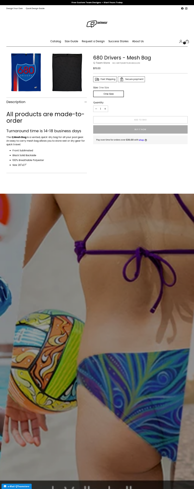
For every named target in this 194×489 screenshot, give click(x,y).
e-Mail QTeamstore (17, 486)
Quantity (98, 102)
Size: (101, 87)
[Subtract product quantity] (96, 109)
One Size (109, 94)
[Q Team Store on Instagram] (186, 8)
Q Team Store (101, 63)
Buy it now (140, 129)
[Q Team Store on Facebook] (182, 8)
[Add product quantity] (105, 109)
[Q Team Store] (97, 23)
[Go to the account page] (180, 41)
